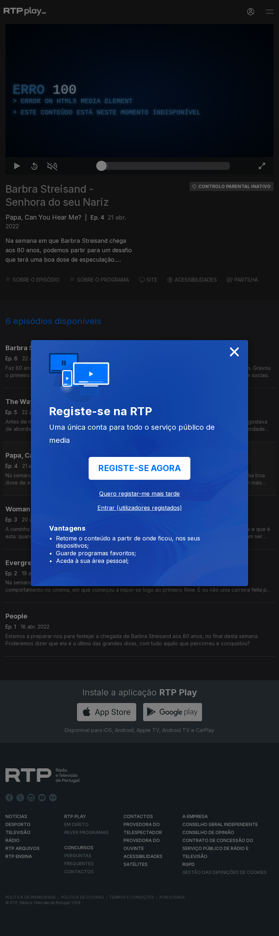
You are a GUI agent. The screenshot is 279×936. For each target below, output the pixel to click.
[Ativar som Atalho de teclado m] (46, 927)
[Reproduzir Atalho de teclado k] (11, 927)
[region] (139, 468)
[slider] (165, 927)
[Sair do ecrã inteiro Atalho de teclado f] (267, 927)
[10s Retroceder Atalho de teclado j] (29, 927)
